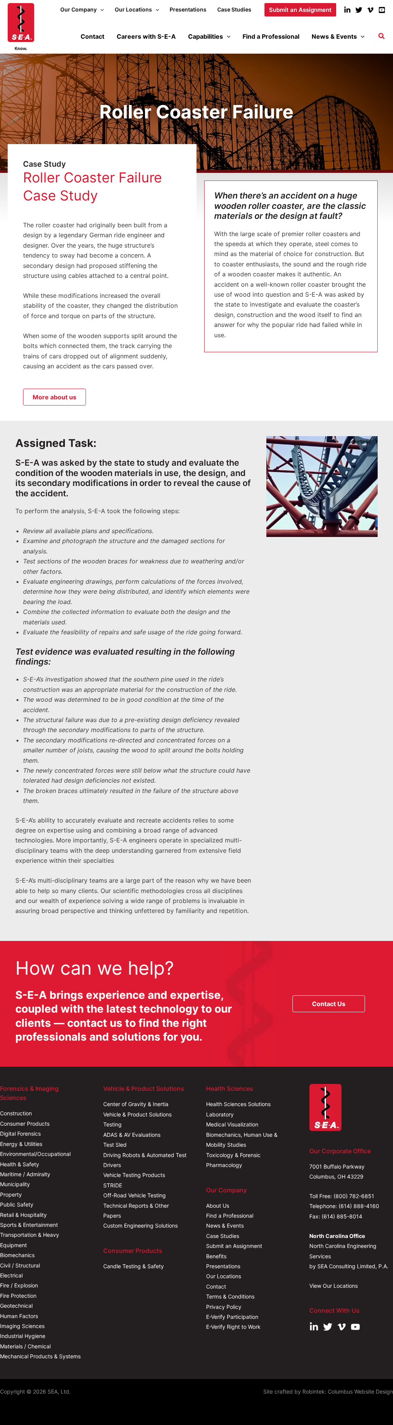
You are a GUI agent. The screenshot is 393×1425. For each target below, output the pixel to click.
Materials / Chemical (25, 1346)
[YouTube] (381, 10)
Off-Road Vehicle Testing (134, 1195)
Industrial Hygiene (22, 1336)
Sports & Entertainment (29, 1224)
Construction (16, 1113)
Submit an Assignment (234, 1246)
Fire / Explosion (19, 1285)
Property (11, 1194)
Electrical (11, 1275)
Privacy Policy (223, 1307)
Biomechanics (17, 1255)
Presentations (223, 1266)
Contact (216, 1286)
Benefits (216, 1256)
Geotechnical (16, 1305)
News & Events (225, 1225)
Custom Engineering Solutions (140, 1225)
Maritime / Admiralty (25, 1174)
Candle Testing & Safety (133, 1266)
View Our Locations (333, 1285)
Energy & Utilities (21, 1144)
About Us (217, 1205)
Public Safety (16, 1204)
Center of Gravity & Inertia (135, 1104)
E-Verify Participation (232, 1316)
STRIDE (112, 1185)
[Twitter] (358, 10)
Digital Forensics (20, 1133)
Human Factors (19, 1316)
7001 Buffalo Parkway (337, 1166)
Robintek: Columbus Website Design (347, 1391)
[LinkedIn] (347, 10)
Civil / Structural (20, 1265)
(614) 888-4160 (359, 1206)
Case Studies (222, 1236)
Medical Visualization (232, 1124)
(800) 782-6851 (354, 1196)
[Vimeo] (370, 10)
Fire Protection (18, 1295)
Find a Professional (229, 1215)
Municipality (15, 1184)
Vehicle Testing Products (134, 1175)
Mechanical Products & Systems (40, 1356)
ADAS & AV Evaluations (131, 1134)
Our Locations (223, 1276)
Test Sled (115, 1144)
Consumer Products (25, 1123)
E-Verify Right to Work (233, 1326)
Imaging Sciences (22, 1326)
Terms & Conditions (230, 1296)
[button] (100, 10)
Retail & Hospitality (23, 1215)
